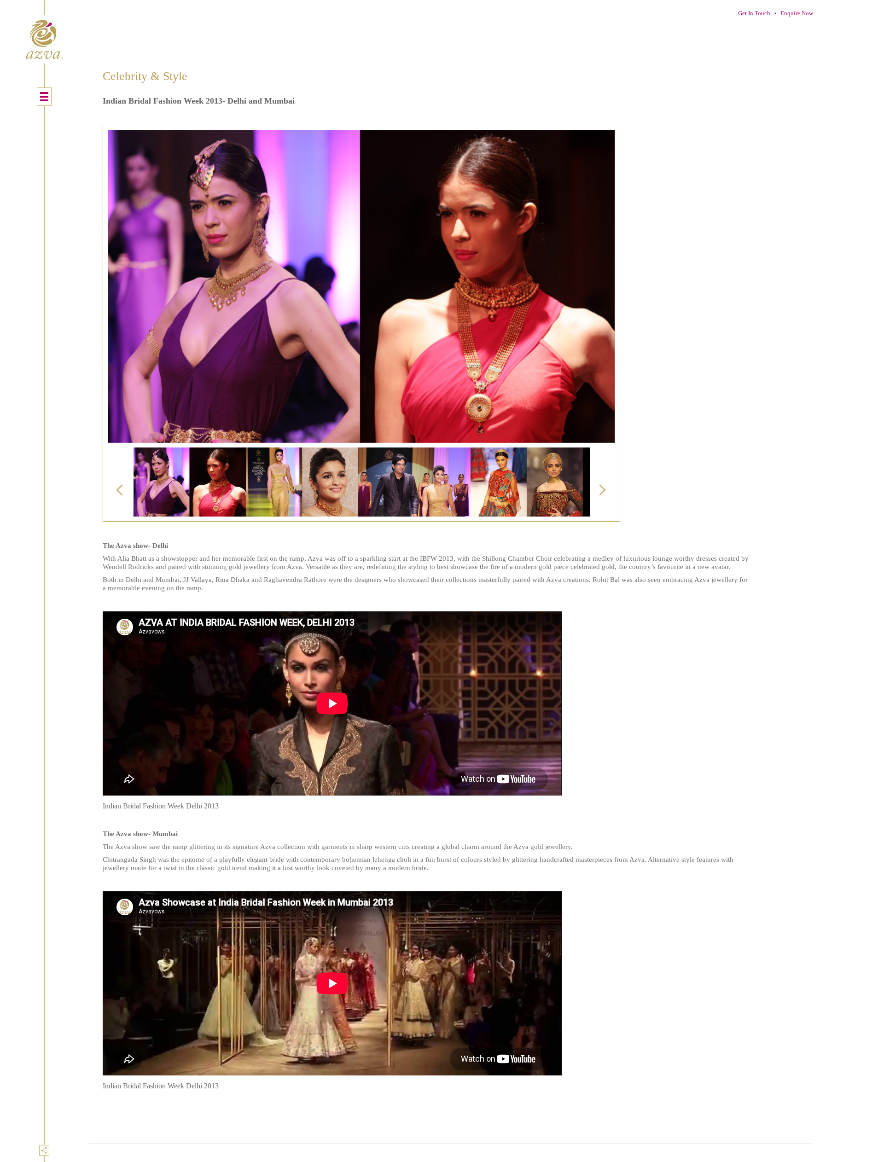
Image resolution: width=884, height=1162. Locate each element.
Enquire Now (796, 13)
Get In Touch (754, 13)
